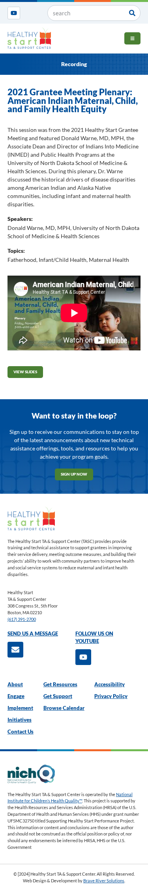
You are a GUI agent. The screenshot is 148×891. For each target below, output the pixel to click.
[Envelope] (15, 650)
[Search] (132, 13)
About (15, 684)
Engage (15, 696)
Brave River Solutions (103, 880)
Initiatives (19, 720)
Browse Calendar (63, 708)
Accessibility (109, 684)
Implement (20, 708)
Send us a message (32, 634)
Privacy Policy (110, 696)
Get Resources (60, 684)
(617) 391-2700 (21, 619)
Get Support (57, 696)
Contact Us (20, 732)
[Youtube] (13, 13)
